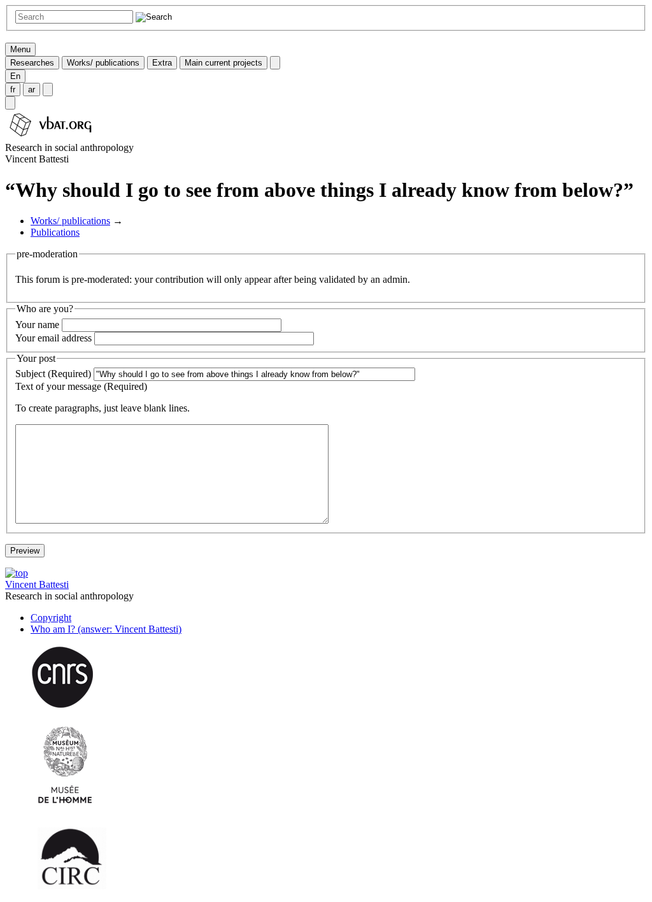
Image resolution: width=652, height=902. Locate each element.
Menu (20, 49)
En (15, 76)
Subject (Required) (53, 373)
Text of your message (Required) (81, 386)
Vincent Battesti (37, 584)
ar (31, 89)
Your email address (53, 338)
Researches (32, 63)
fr (12, 89)
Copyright (51, 617)
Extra (162, 63)
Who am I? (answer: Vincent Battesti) (106, 629)
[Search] (10, 103)
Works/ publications (103, 63)
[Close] (275, 62)
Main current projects (223, 63)
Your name (37, 324)
